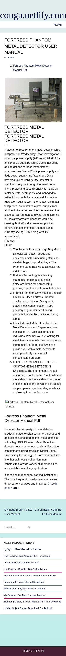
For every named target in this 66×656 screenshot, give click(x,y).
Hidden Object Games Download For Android (28, 608)
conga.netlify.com (33, 15)
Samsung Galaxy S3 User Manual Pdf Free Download (32, 601)
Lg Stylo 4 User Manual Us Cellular (22, 549)
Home (58, 24)
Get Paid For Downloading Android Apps (25, 569)
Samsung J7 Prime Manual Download (24, 582)
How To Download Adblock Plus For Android (27, 556)
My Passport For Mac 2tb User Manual (24, 595)
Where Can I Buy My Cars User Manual (25, 588)
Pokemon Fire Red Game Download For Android (30, 575)
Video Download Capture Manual (21, 562)
